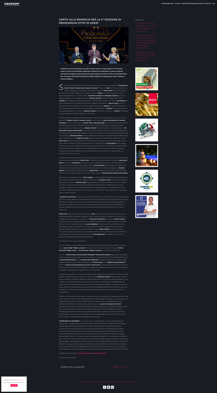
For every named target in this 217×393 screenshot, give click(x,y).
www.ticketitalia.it (84, 353)
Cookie (22, 380)
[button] (213, 3)
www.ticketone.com (99, 353)
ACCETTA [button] (14, 385)
